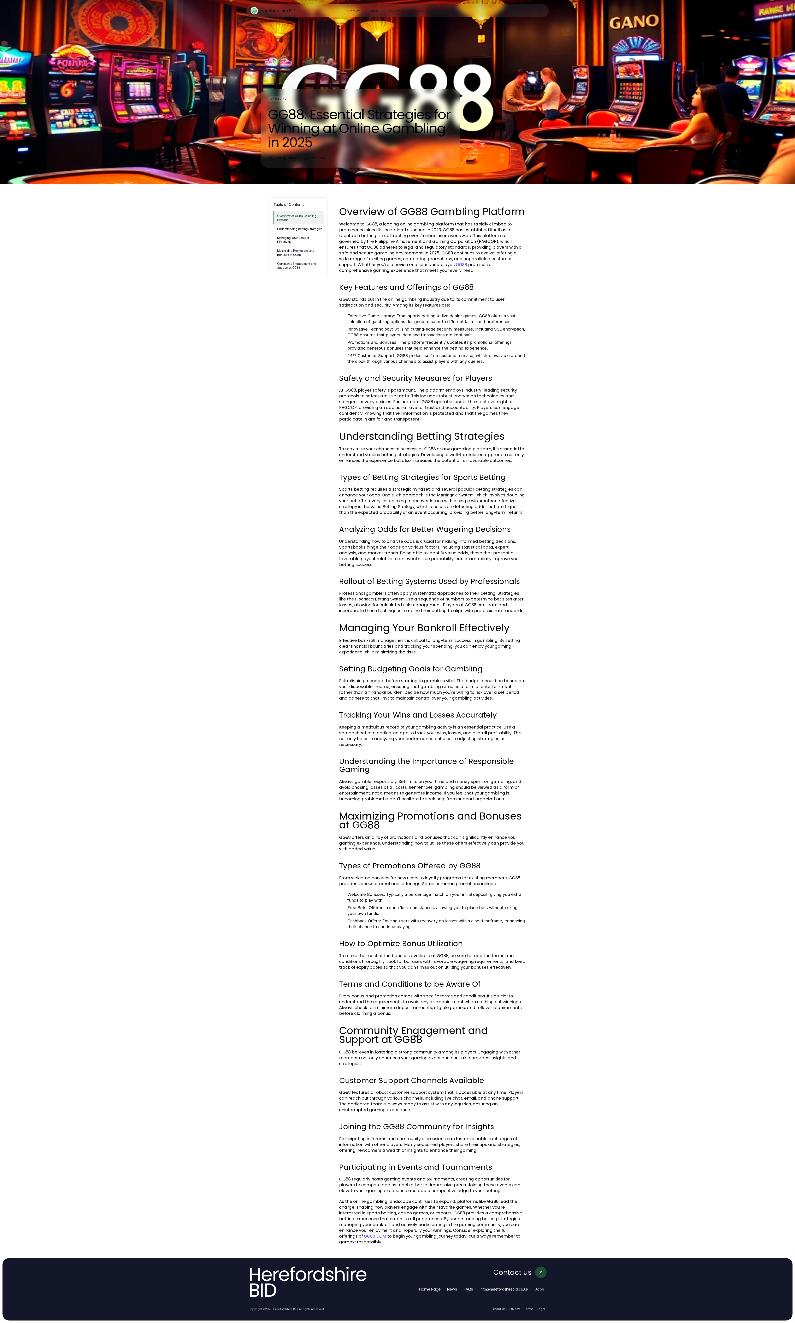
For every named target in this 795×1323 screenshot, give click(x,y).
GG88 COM (375, 1236)
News (452, 1289)
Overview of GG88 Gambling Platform (296, 218)
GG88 (461, 264)
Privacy (515, 1309)
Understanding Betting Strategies (299, 229)
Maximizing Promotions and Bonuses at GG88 (295, 252)
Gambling (278, 98)
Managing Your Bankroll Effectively (293, 239)
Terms (528, 1309)
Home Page (430, 1289)
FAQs (468, 1289)
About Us (499, 1309)
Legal (541, 1309)
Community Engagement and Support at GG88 (296, 265)
